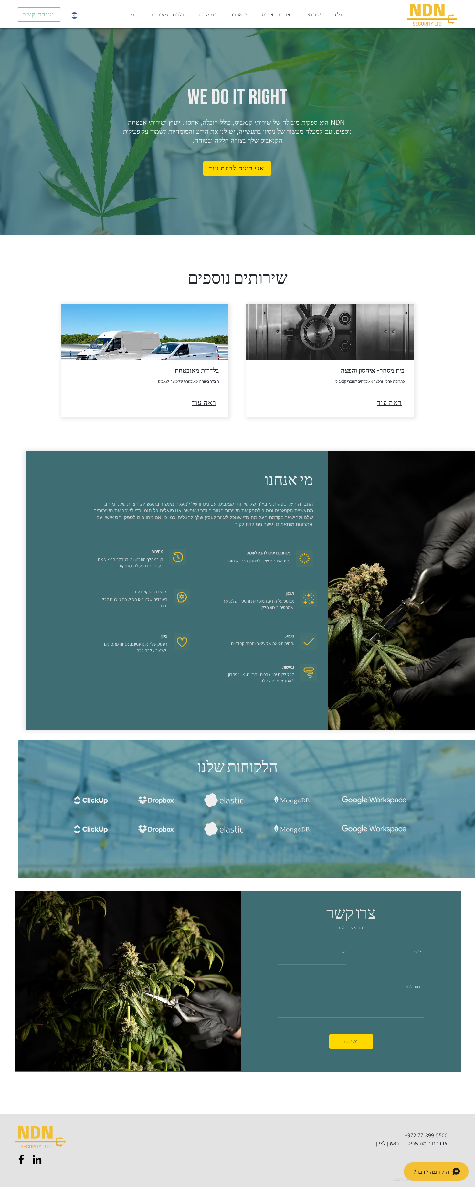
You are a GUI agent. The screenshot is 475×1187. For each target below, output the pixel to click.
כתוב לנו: (414, 987)
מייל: (418, 951)
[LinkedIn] (37, 1159)
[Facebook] (21, 1159)
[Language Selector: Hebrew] (78, 15)
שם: (341, 951)
